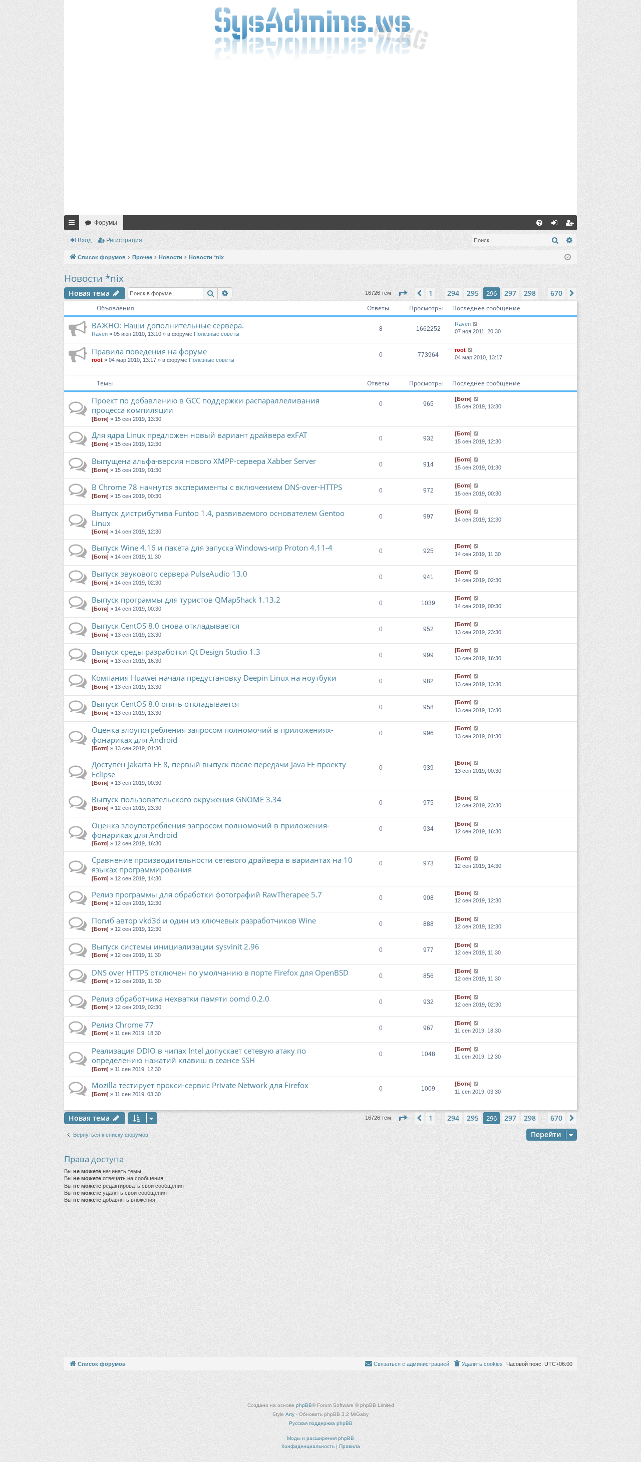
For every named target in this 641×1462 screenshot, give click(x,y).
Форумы (105, 222)
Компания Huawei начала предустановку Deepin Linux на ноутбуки (214, 678)
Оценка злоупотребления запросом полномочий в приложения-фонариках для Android (211, 830)
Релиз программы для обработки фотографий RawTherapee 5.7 (207, 894)
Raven (100, 334)
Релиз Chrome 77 (123, 1025)
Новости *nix (94, 278)
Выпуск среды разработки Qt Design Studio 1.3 (176, 652)
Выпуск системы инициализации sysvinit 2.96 (175, 946)
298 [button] (530, 293)
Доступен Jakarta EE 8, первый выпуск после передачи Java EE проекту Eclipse (219, 769)
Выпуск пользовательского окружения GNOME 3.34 (186, 799)
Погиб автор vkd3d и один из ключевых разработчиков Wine (204, 920)
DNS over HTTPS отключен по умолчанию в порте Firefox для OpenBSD (220, 972)
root (97, 360)
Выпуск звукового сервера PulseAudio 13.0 (169, 574)
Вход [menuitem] (556, 224)
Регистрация (124, 240)
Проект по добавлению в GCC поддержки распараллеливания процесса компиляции (205, 405)
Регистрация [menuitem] (571, 224)
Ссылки (73, 224)
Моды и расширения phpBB (320, 1438)
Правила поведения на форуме (149, 351)
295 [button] (473, 293)
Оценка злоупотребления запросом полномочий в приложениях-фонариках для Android (213, 734)
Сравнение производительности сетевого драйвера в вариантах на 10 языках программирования (222, 864)
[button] (402, 293)
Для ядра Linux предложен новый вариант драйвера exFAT (199, 435)
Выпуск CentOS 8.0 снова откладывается (165, 626)
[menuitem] (539, 222)
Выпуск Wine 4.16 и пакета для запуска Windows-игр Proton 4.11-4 (212, 548)
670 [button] (556, 293)
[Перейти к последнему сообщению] (475, 324)
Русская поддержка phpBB (321, 1423)
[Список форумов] (320, 32)
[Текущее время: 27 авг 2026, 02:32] (567, 257)
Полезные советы (216, 334)
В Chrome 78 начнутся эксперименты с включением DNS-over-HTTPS (217, 487)
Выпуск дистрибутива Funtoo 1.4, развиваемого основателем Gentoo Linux (218, 518)
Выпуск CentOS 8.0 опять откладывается (165, 704)
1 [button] (431, 293)
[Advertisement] (320, 140)
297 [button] (510, 293)
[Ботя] (100, 419)
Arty (289, 1414)
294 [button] (453, 293)
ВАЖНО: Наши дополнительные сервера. (168, 325)
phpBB (304, 1405)
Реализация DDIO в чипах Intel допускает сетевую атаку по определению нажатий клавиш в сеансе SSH (199, 1055)
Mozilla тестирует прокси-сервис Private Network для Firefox (200, 1085)
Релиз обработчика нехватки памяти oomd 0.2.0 (180, 999)
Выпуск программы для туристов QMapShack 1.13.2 (186, 600)
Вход (85, 240)
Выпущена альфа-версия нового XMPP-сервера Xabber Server (204, 461)
